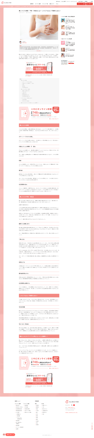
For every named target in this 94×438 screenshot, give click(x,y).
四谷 (37, 422)
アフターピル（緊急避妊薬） (19, 418)
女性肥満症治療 (19, 408)
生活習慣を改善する (26, 96)
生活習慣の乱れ (25, 87)
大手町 (37, 410)
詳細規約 (29, 75)
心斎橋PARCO (45, 410)
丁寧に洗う (24, 92)
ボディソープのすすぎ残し (27, 81)
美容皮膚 (17, 420)
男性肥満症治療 (19, 410)
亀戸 (37, 412)
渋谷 (37, 414)
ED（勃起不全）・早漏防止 (19, 423)
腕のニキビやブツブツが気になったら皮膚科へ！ (30, 102)
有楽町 (37, 421)
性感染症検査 (27, 408)
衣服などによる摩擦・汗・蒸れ (28, 83)
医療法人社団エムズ (71, 407)
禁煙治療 (17, 425)
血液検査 (26, 405)
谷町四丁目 (44, 412)
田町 (37, 419)
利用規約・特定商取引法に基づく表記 (71, 412)
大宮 (43, 407)
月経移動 (18, 415)
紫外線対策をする (25, 94)
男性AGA (17, 405)
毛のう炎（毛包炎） (26, 100)
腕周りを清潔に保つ (26, 90)
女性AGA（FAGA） (19, 407)
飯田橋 (37, 407)
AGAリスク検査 (27, 410)
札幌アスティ (44, 405)
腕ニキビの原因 (24, 80)
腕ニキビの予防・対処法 (25, 89)
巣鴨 (37, 417)
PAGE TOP (92, 427)
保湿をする (24, 93)
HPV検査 (26, 407)
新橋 (37, 415)
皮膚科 (17, 428)
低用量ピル (19, 414)
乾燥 (23, 84)
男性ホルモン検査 (28, 412)
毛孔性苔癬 (24, 99)
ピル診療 (17, 412)
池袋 (37, 408)
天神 (43, 414)
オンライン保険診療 (19, 427)
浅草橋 (37, 405)
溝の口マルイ (44, 408)
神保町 (37, 424)
